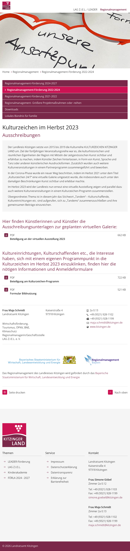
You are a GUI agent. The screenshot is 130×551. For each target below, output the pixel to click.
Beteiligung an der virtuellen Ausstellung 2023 (37, 239)
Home (6, 72)
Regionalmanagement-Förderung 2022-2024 (68, 72)
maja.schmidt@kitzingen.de (106, 322)
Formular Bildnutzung (23, 293)
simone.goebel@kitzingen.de (105, 497)
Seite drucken (17, 392)
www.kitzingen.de (100, 326)
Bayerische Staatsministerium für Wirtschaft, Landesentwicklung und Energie (55, 375)
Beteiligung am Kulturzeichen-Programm (34, 281)
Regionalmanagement (26, 72)
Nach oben (121, 392)
